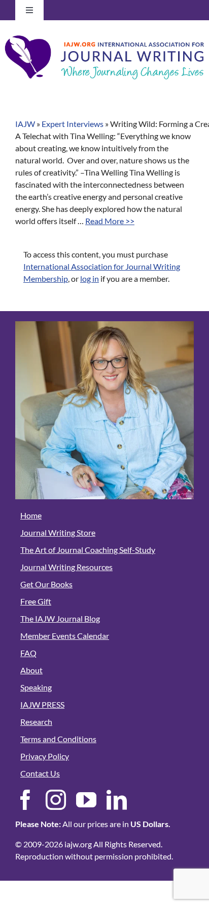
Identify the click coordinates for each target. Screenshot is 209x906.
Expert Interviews (72, 123)
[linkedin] (117, 800)
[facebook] (25, 800)
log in (89, 278)
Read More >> (109, 221)
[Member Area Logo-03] (104, 34)
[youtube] (86, 800)
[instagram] (56, 800)
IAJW (25, 123)
